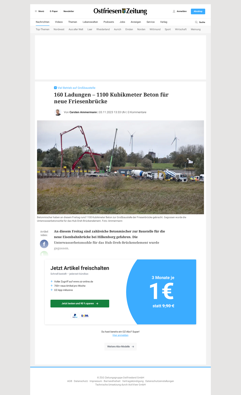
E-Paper (54, 11)
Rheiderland (103, 29)
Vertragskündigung (133, 381)
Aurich (117, 29)
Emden (129, 29)
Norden (141, 29)
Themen (72, 22)
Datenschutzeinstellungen (159, 381)
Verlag (163, 22)
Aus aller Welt (76, 29)
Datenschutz (81, 381)
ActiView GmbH (137, 385)
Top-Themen (42, 29)
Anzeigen (136, 22)
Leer (90, 29)
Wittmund (155, 29)
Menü (41, 11)
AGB (69, 381)
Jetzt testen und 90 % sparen (78, 303)
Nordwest (59, 29)
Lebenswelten (90, 22)
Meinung (196, 29)
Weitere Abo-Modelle (118, 346)
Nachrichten (42, 22)
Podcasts (109, 22)
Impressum (96, 381)
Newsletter (69, 11)
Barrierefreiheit (112, 381)
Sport (168, 29)
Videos (59, 22)
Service (151, 22)
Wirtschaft (181, 29)
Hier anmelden (120, 335)
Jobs (122, 22)
